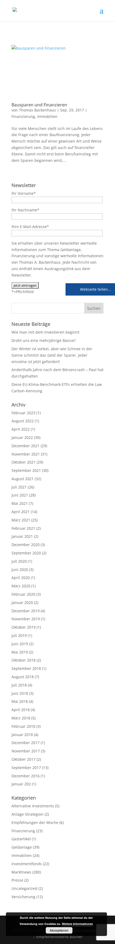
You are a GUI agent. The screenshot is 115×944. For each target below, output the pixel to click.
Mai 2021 (19, 503)
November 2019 (25, 618)
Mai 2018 (19, 701)
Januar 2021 (22, 536)
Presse (17, 880)
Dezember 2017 (25, 742)
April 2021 (20, 511)
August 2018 (22, 676)
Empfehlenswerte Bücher (59, 936)
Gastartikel (21, 838)
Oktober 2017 (23, 759)
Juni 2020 (19, 569)
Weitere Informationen (77, 924)
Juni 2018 (19, 693)
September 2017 (26, 767)
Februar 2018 (23, 726)
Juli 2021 (19, 487)
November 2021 (25, 454)
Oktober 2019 (23, 627)
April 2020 (20, 577)
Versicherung (23, 896)
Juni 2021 (19, 495)
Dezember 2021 (25, 445)
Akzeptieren (59, 930)
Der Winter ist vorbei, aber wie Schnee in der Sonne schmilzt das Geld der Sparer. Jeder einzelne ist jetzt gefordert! (51, 355)
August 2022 (22, 420)
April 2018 (20, 709)
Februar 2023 (23, 412)
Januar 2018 (22, 734)
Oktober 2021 (23, 462)
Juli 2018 (19, 685)
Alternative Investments (32, 805)
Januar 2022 (22, 437)
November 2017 (25, 750)
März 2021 (20, 520)
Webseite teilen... (95, 289)
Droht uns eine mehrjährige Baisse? (43, 340)
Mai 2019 (19, 652)
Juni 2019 (19, 643)
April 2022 (20, 429)
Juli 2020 (19, 561)
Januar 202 (21, 783)
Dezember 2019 (25, 610)
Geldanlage (21, 847)
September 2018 (26, 668)
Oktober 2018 (23, 660)
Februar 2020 (23, 594)
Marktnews (21, 872)
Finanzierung (23, 116)
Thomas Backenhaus (37, 110)
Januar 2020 (22, 602)
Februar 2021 (23, 528)
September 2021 (26, 470)
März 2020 (20, 585)
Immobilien (47, 116)
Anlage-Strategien (27, 814)
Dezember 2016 (25, 775)
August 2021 (22, 478)
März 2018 (20, 718)
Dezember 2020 (25, 544)
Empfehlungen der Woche (34, 822)
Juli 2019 (19, 635)
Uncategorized (24, 888)
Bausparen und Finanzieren (39, 105)
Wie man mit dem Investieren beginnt (45, 332)
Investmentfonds (26, 863)
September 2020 (26, 552)
